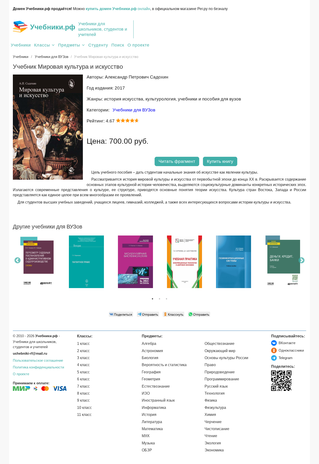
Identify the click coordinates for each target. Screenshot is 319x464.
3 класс (83, 358)
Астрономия (152, 351)
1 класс (83, 344)
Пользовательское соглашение (38, 360)
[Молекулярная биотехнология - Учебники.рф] (135, 262)
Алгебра (149, 344)
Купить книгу (220, 161)
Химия (210, 415)
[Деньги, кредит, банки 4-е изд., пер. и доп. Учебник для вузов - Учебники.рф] (282, 262)
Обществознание (219, 344)
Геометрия (151, 379)
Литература (152, 422)
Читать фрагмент (177, 161)
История (149, 415)
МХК (145, 436)
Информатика (154, 408)
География (151, 372)
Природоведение (220, 372)
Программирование (222, 379)
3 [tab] (166, 298)
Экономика (214, 450)
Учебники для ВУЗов (134, 109)
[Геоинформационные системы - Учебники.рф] (233, 262)
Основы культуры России (226, 358)
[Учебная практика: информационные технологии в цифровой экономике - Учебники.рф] (184, 262)
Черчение (213, 422)
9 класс (83, 400)
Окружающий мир (220, 351)
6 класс (83, 379)
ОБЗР (147, 450)
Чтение (211, 436)
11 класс (84, 415)
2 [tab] (159, 298)
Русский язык (216, 386)
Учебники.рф (52, 27)
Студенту (98, 45)
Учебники (21, 45)
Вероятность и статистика (164, 365)
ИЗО (146, 393)
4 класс (83, 365)
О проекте (138, 45)
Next (301, 260)
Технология (215, 393)
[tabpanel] (37, 264)
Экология (213, 443)
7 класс (83, 386)
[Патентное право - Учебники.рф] (86, 262)
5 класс (83, 372)
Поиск (117, 45)
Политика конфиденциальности (38, 367)
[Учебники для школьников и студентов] (20, 26)
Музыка (148, 443)
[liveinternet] (274, 401)
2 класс (83, 351)
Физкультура (215, 408)
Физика (211, 400)
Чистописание (217, 429)
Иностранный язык (158, 400)
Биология (150, 358)
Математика (152, 429)
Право (210, 365)
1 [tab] (152, 298)
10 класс (84, 408)
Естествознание (156, 386)
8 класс (83, 393)
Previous (17, 260)
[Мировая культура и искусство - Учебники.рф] (48, 178)
